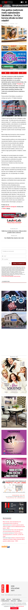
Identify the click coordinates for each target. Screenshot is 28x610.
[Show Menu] (26, 2)
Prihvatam (14, 608)
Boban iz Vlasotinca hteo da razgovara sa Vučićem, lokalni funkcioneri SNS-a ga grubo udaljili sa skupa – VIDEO (14, 539)
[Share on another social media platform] (23, 73)
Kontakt (3, 599)
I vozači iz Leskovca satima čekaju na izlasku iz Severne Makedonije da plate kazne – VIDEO (14, 526)
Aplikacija (19, 600)
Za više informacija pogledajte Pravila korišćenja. (11, 276)
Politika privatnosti (5, 600)
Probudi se (20, 84)
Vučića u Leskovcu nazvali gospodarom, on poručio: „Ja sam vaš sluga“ (13, 534)
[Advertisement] (14, 564)
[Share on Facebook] (5, 73)
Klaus (4, 521)
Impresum (8, 599)
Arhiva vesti (13, 600)
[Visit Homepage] (7, 2)
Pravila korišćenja (16, 599)
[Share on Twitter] (14, 73)
